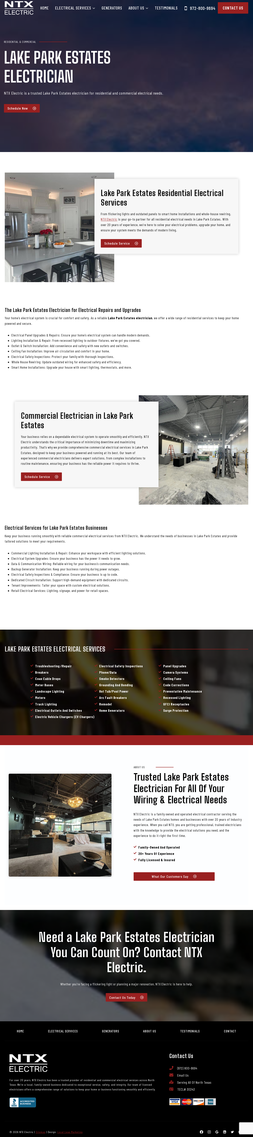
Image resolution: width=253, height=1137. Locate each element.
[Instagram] (209, 1132)
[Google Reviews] (217, 1132)
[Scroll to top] (243, 1121)
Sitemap (40, 1132)
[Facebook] (201, 1132)
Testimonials (166, 7)
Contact (230, 1031)
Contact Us (233, 7)
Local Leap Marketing (70, 1132)
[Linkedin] (224, 1132)
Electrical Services (63, 1031)
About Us (149, 1031)
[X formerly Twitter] (232, 1132)
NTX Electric (109, 219)
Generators (112, 7)
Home (44, 7)
